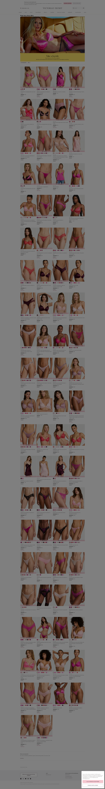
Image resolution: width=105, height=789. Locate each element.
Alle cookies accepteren (93, 781)
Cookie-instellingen (93, 785)
